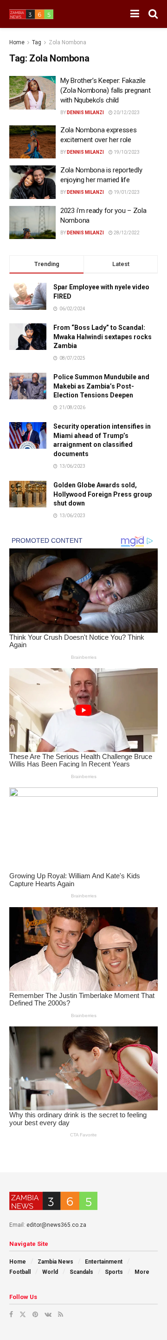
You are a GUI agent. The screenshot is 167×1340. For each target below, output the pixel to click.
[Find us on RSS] (60, 1314)
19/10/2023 (126, 152)
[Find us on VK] (48, 1314)
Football (20, 1272)
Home (17, 42)
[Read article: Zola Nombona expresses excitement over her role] (32, 142)
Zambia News (55, 1261)
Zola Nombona (67, 42)
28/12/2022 (126, 232)
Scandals (81, 1272)
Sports (114, 1272)
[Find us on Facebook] (11, 1314)
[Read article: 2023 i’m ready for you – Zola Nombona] (32, 222)
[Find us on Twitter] (22, 1314)
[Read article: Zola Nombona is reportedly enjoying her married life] (32, 182)
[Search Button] (153, 14)
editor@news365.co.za (56, 1225)
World (50, 1272)
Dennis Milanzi (85, 112)
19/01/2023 (126, 192)
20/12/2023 (126, 112)
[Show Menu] (134, 14)
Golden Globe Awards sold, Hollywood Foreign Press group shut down (102, 494)
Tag (36, 42)
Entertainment (103, 1261)
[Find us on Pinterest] (35, 1314)
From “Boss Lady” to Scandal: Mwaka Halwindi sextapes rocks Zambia (102, 336)
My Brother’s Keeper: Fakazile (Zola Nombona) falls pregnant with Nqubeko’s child (105, 90)
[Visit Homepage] (31, 14)
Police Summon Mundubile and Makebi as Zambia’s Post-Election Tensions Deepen (101, 386)
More (142, 1272)
